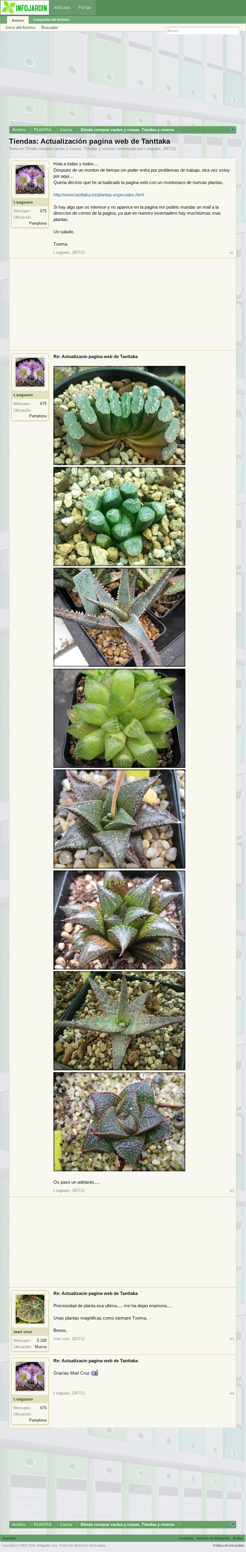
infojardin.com (47, 1545)
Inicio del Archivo (20, 27)
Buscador (49, 27)
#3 (232, 1339)
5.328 (41, 1340)
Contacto (186, 1538)
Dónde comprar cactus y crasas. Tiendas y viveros (70, 148)
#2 (232, 1191)
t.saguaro (152, 148)
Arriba (237, 1538)
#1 (232, 252)
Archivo (18, 20)
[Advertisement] (122, 81)
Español (9, 1538)
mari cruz (23, 1331)
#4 (232, 1393)
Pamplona (37, 223)
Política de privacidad (228, 1545)
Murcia (40, 1347)
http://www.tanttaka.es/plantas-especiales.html (98, 194)
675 (43, 211)
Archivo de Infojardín (213, 1538)
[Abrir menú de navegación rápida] (233, 130)
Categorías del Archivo (51, 19)
